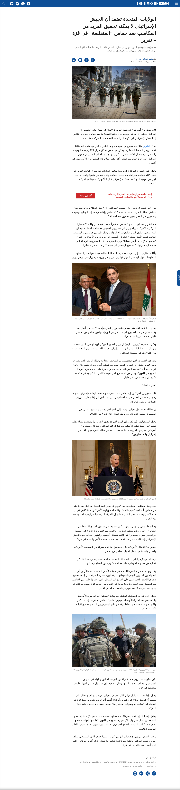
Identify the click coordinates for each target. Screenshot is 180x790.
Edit (132, 62)
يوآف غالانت (83, 762)
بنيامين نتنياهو (137, 766)
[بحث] (3, 3)
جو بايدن (126, 766)
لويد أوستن (150, 766)
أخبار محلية (150, 762)
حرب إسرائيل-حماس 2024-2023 (130, 762)
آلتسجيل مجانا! (85, 195)
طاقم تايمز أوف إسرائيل (144, 59)
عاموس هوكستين (109, 762)
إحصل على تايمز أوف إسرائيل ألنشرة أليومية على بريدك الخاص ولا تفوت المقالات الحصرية (130, 195)
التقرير (146, 146)
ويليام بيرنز (95, 762)
